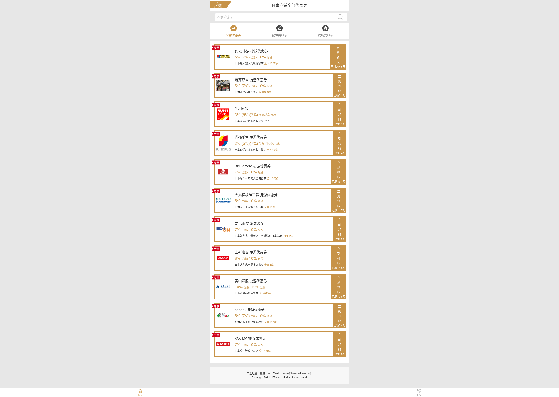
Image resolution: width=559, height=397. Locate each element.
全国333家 (264, 92)
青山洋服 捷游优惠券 (251, 280)
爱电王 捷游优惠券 (249, 223)
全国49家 (272, 149)
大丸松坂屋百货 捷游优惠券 (256, 194)
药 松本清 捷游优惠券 (251, 50)
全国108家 (270, 322)
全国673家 (264, 293)
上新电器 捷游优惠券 (251, 252)
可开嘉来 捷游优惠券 (251, 79)
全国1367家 (271, 63)
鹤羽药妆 (242, 108)
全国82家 (287, 236)
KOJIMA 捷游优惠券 (250, 338)
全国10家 (269, 207)
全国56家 (272, 178)
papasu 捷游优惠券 (250, 309)
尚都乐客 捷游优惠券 (251, 137)
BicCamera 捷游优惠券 (253, 165)
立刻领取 (338, 56)
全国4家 (269, 264)
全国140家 (264, 351)
